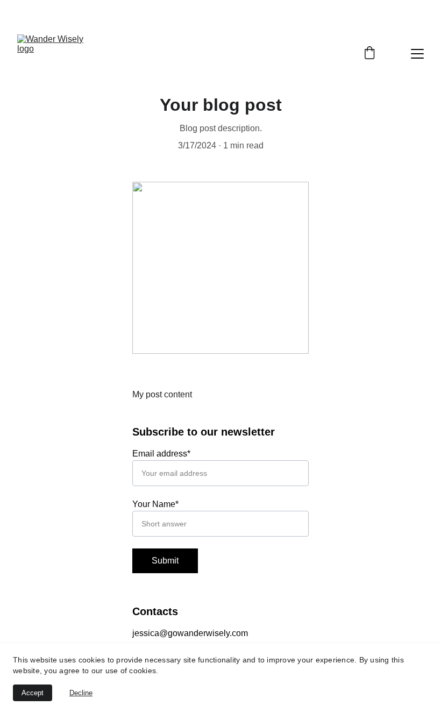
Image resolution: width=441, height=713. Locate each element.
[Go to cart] (369, 54)
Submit (165, 560)
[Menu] (417, 54)
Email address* (161, 453)
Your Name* (155, 504)
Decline (81, 693)
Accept (33, 693)
